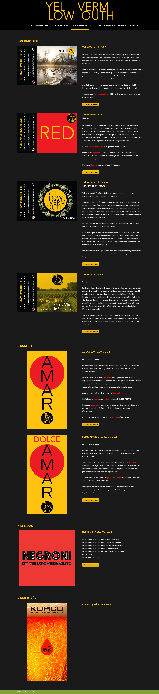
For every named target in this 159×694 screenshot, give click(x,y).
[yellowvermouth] (79, 11)
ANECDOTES (133, 26)
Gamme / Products (80, 26)
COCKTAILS (122, 26)
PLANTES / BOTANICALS (61, 26)
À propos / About (42, 26)
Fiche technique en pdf (91, 104)
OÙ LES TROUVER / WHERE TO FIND (102, 26)
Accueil (30, 26)
